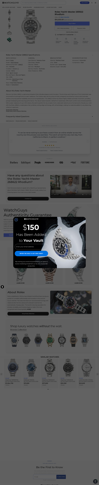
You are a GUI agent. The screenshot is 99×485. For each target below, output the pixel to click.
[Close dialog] (16, 219)
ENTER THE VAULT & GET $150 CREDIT (31, 253)
